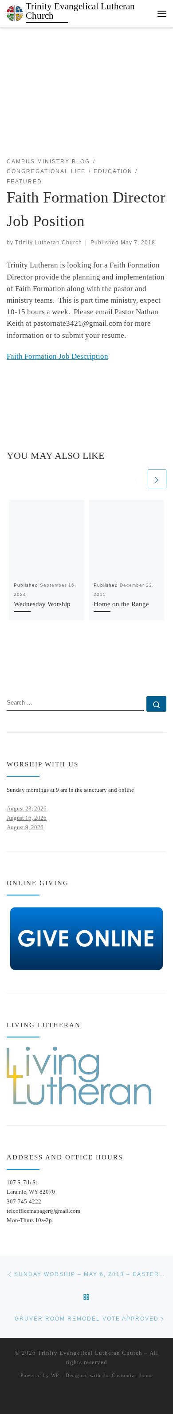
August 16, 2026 (27, 817)
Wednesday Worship (42, 604)
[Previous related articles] (136, 479)
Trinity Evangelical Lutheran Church (90, 1352)
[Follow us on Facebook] (23, 671)
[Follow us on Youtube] (36, 671)
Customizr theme (132, 1375)
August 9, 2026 (25, 827)
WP (55, 1375)
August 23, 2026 (27, 808)
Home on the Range (121, 604)
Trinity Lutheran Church (48, 242)
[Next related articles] (157, 479)
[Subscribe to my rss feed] (9, 671)
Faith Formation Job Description (57, 356)
